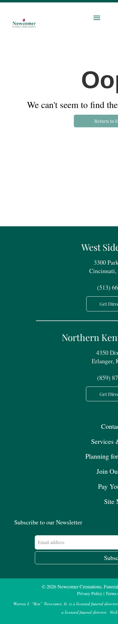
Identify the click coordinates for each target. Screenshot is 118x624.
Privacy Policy (89, 593)
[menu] (97, 18)
